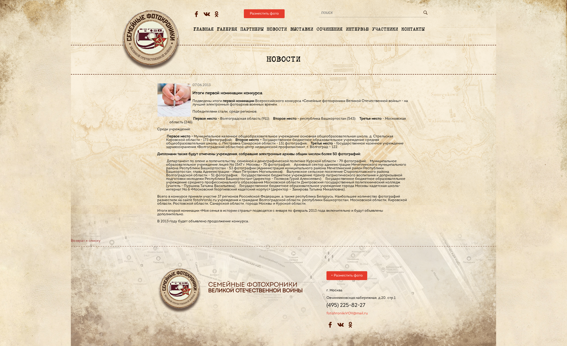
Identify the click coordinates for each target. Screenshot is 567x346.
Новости (277, 29)
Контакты (412, 29)
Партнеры (251, 29)
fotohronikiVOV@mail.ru (347, 313)
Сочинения (329, 29)
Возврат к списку (86, 241)
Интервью (357, 29)
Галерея (227, 29)
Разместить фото (264, 13)
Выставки (301, 29)
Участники (385, 29)
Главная (203, 29)
